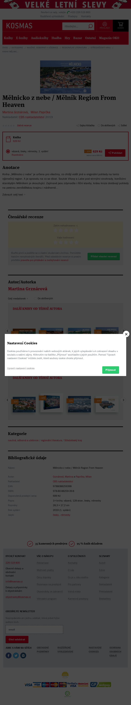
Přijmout (110, 369)
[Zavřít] (126, 334)
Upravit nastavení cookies (21, 368)
